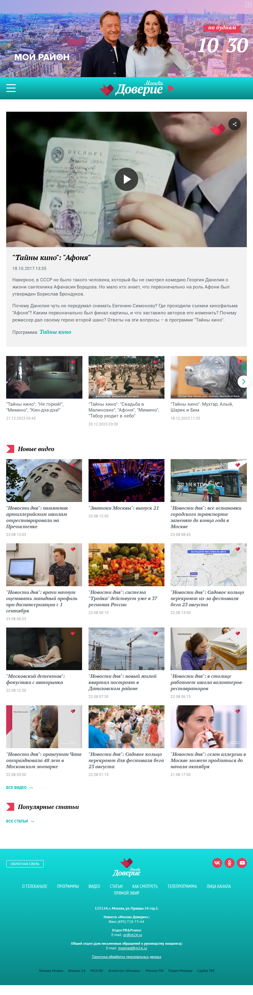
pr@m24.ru (132, 934)
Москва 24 (76, 970)
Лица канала (219, 886)
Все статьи (17, 821)
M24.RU (96, 970)
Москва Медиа (51, 970)
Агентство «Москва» (124, 970)
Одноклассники (229, 863)
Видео (94, 886)
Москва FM (155, 970)
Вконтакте (217, 863)
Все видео (16, 788)
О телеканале (34, 886)
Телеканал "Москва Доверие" (131, 88)
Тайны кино (55, 331)
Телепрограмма (182, 886)
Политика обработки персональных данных (126, 956)
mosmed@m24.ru (132, 948)
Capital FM (205, 970)
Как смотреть (145, 886)
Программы (68, 886)
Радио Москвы (180, 970)
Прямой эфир (126, 893)
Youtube (242, 863)
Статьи (116, 886)
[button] (244, 381)
